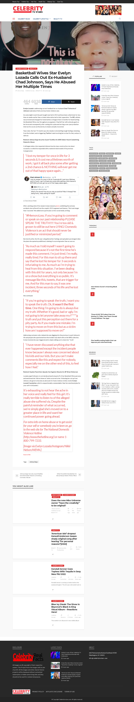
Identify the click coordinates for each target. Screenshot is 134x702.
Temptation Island (111, 168)
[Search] (119, 18)
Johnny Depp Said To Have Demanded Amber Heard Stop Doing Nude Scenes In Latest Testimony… (110, 363)
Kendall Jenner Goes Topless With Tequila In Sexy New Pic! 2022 (66, 571)
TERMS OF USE (69, 691)
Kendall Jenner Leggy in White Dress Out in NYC (109, 402)
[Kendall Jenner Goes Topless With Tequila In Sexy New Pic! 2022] (30, 578)
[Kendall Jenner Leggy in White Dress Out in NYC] (95, 403)
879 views (71, 550)
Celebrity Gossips (22, 68)
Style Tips (60, 1)
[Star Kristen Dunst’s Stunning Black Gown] (105, 258)
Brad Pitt (118, 153)
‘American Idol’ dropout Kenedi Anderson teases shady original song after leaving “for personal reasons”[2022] (64, 538)
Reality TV (58, 19)
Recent (114, 76)
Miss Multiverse (103, 166)
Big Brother (110, 153)
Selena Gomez (94, 168)
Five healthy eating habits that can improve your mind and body (103, 341)
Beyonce (63, 617)
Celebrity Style (97, 282)
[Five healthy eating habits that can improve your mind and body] (105, 330)
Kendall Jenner (94, 163)
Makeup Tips (51, 1)
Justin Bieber (93, 161)
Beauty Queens (56, 495)
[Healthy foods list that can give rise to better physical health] (95, 375)
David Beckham (108, 156)
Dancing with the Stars (96, 156)
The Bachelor (60, 550)
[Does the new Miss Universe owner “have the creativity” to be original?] (30, 507)
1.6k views (70, 579)
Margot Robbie (116, 163)
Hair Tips (33, 1)
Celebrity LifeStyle (41, 19)
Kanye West (102, 161)
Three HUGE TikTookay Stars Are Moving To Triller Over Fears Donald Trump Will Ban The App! (104, 316)
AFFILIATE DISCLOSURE (54, 691)
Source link (26, 454)
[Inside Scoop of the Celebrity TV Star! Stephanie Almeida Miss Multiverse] (95, 87)
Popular (98, 76)
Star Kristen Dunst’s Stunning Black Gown (104, 288)
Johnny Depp (20, 90)
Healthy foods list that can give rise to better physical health (110, 374)
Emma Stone (93, 158)
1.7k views (70, 617)
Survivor (102, 168)
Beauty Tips (16, 1)
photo (58, 206)
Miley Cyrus (93, 166)
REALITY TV (33, 68)
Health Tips (42, 1)
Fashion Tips (25, 1)
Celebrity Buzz (24, 19)
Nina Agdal (112, 166)
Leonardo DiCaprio (105, 163)
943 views (73, 511)
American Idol (62, 548)
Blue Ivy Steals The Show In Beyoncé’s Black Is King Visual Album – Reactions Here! (65, 608)
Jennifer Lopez (103, 158)
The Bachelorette (104, 170)
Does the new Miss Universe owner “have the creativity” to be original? (66, 503)
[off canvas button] (14, 18)
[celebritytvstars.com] (28, 9)
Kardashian (63, 579)
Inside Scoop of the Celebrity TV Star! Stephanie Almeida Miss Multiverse (110, 86)
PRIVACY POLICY (38, 691)
